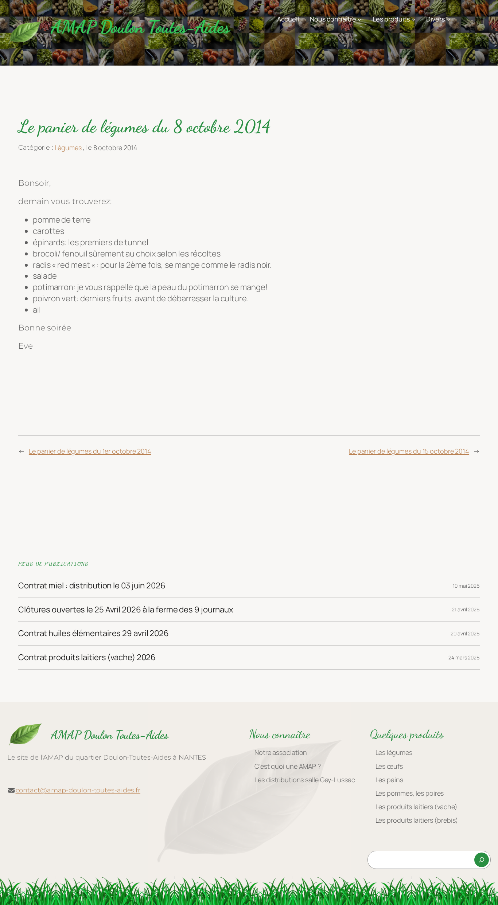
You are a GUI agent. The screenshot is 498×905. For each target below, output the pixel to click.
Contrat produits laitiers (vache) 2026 (87, 657)
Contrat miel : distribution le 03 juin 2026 (92, 585)
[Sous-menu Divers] (448, 19)
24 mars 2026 (464, 657)
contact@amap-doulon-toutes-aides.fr (78, 790)
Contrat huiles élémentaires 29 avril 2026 (93, 633)
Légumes (68, 147)
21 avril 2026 (466, 609)
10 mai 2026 (466, 585)
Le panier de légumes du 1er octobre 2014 (90, 451)
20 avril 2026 (465, 633)
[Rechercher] (481, 860)
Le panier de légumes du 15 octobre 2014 (409, 451)
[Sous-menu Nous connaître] (360, 19)
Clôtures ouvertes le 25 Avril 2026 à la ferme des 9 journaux (125, 609)
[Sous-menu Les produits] (413, 19)
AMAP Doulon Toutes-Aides (140, 26)
